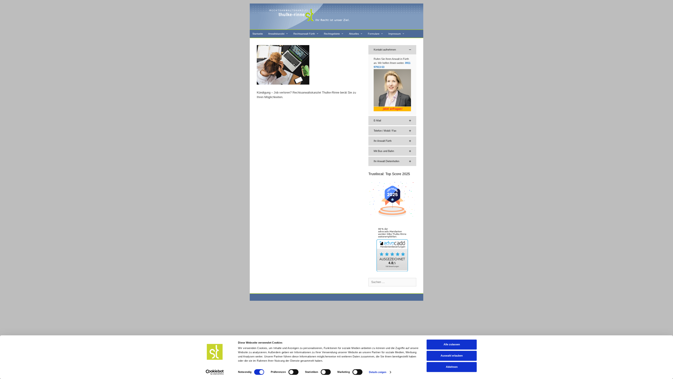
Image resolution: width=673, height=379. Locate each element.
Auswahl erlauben (452, 355)
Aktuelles (354, 33)
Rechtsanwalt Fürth (304, 33)
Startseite (257, 33)
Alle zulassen (452, 344)
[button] (392, 49)
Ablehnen (452, 366)
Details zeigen (377, 372)
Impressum (394, 33)
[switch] (293, 372)
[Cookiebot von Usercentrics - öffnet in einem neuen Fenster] (214, 372)
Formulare (373, 33)
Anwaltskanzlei (276, 33)
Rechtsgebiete (332, 33)
